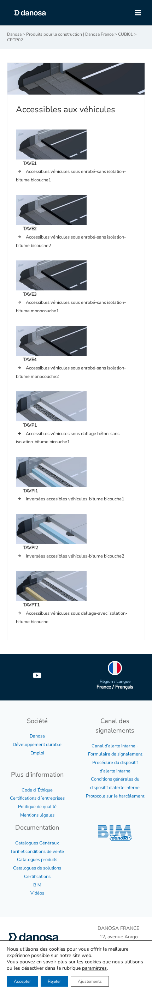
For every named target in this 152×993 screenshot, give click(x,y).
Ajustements (90, 981)
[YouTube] (37, 675)
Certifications (37, 876)
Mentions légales (37, 815)
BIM (37, 885)
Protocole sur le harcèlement (115, 796)
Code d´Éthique (37, 790)
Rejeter (54, 981)
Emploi (37, 753)
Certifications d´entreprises (37, 798)
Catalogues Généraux (37, 843)
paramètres (94, 968)
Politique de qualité (37, 807)
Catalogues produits (37, 859)
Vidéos (37, 893)
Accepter (22, 981)
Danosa (37, 736)
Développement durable (37, 744)
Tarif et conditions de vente (37, 851)
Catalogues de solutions (37, 868)
